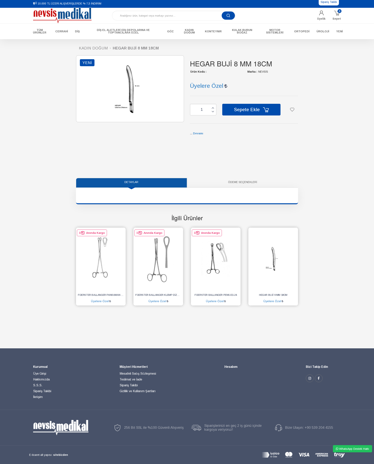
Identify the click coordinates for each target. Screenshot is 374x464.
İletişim (38, 397)
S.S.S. (37, 385)
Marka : (252, 71)
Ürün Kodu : (198, 71)
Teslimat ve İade (131, 379)
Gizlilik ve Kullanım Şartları (138, 391)
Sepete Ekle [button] (247, 109)
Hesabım (230, 366)
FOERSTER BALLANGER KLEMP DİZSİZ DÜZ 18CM (159, 294)
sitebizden (60, 454)
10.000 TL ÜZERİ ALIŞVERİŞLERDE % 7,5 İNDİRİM (69, 3)
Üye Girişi (39, 373)
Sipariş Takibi (42, 391)
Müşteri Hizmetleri (134, 366)
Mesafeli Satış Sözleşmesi (138, 373)
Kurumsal (40, 366)
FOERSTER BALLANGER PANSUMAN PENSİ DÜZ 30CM (102, 294)
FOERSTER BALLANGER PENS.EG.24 (216, 294)
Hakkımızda (41, 379)
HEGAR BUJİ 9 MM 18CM (273, 294)
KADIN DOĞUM (93, 48)
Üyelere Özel (206, 86)
